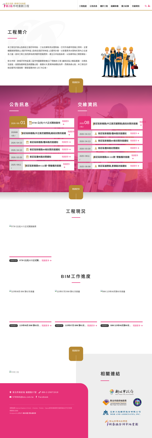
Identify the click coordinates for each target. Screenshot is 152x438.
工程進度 (83, 6)
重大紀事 (125, 6)
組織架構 (114, 6)
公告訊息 (93, 6)
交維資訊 (136, 6)
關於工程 (104, 6)
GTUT (20, 413)
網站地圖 (25, 413)
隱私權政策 (32, 413)
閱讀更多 (76, 82)
